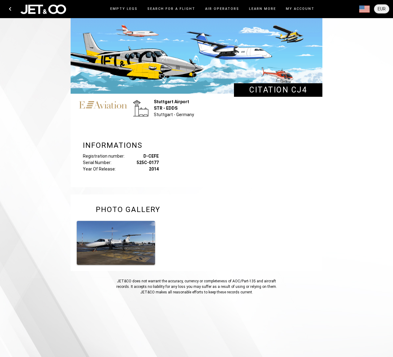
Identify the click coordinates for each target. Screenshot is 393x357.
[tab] (123, 9)
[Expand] (364, 9)
